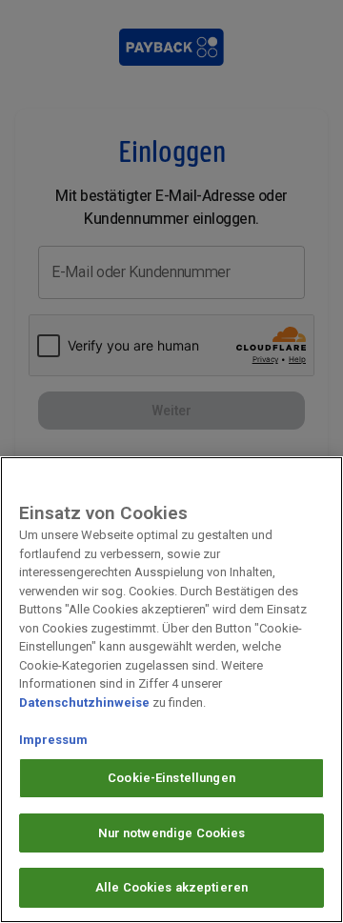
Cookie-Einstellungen (171, 778)
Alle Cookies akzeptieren (171, 887)
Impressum (53, 739)
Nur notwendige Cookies (172, 833)
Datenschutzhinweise (84, 702)
